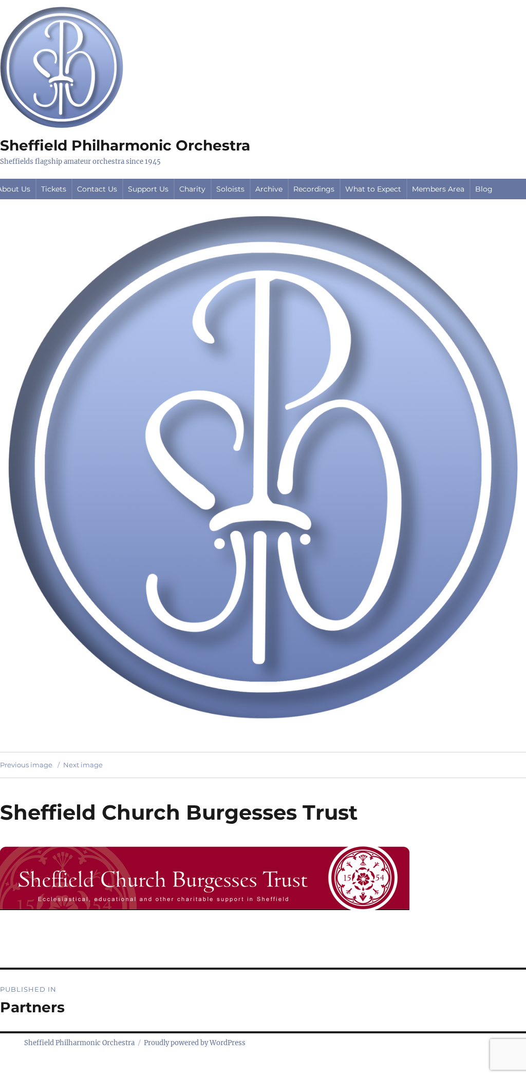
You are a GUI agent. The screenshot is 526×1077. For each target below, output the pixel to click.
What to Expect (373, 189)
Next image (83, 765)
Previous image (26, 765)
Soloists (230, 189)
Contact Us (97, 189)
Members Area (438, 189)
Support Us (148, 189)
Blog (484, 189)
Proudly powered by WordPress (195, 1042)
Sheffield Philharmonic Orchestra (125, 145)
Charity (192, 189)
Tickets (53, 189)
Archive (269, 189)
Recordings (313, 189)
